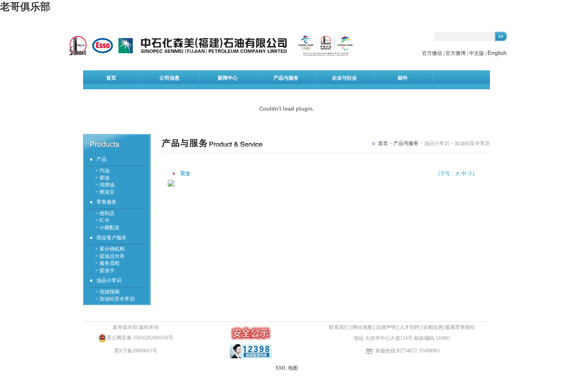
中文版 (476, 53)
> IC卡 (102, 220)
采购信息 (433, 327)
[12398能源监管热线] (251, 357)
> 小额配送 (107, 227)
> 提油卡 (105, 270)
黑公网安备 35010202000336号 (140, 338)
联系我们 (339, 327)
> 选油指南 (107, 292)
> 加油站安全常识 (115, 299)
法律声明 (386, 327)
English (497, 52)
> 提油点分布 (110, 256)
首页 (383, 143)
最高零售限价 (460, 327)
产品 (101, 159)
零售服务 (106, 202)
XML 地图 (286, 368)
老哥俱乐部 (25, 6)
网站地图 (362, 327)
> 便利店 (105, 213)
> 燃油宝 (105, 192)
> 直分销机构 (110, 249)
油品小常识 (109, 280)
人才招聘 (410, 327)
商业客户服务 (111, 238)
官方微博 (455, 53)
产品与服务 (406, 143)
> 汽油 (102, 170)
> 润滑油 (105, 185)
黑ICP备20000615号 (135, 351)
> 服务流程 (107, 263)
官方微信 (432, 53)
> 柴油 (102, 178)
